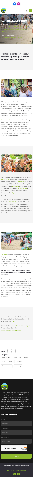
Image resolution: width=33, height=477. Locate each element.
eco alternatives (22, 188)
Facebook (19, 326)
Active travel (12, 29)
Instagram (27, 326)
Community (4, 31)
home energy (21, 181)
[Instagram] (18, 3)
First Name (5, 420)
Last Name (5, 429)
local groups (13, 193)
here (14, 321)
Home (2, 35)
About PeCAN (13, 27)
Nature (28, 27)
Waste (7, 29)
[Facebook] (14, 3)
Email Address (6, 438)
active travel (15, 186)
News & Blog (10, 35)
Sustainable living (21, 29)
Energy (3, 29)
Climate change (21, 27)
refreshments (12, 202)
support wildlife (5, 179)
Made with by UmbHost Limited (16, 470)
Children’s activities (6, 120)
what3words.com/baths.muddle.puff (11, 330)
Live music (4, 254)
